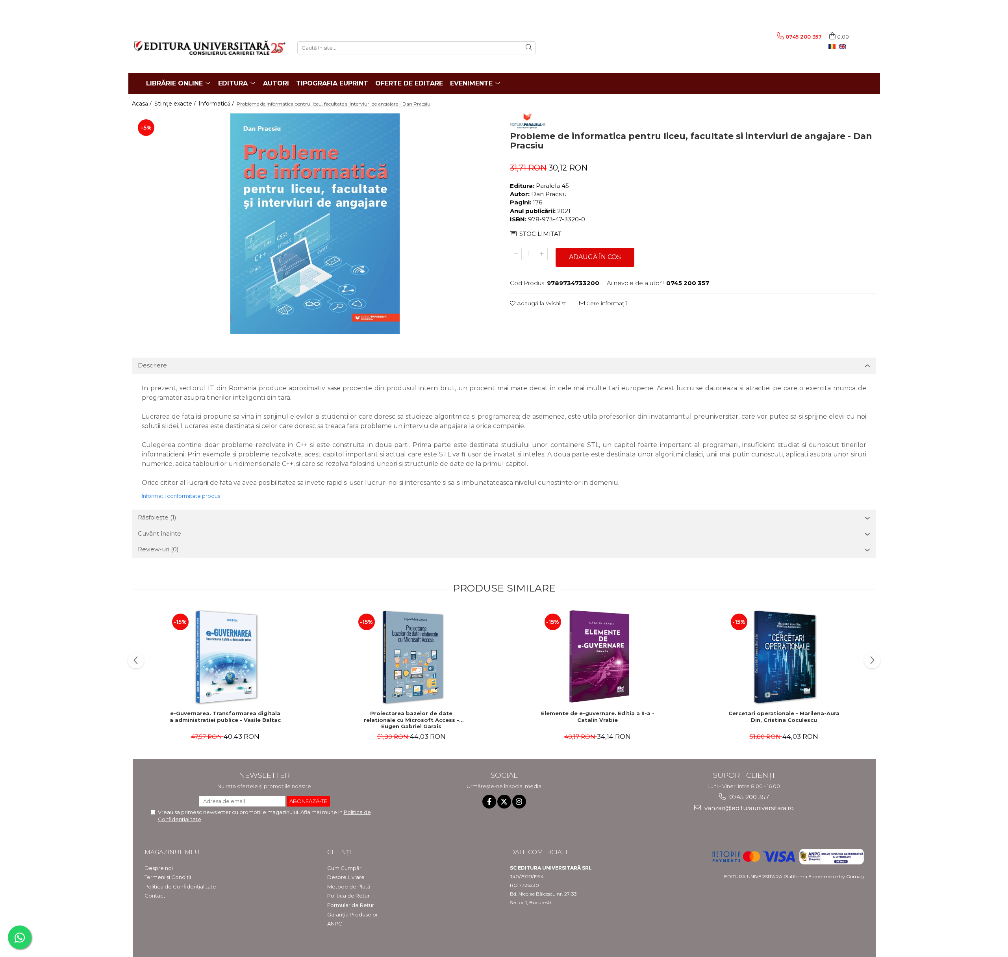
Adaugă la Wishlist (540, 303)
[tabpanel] (315, 223)
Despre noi (159, 868)
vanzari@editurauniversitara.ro (748, 808)
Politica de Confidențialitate (180, 886)
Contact (155, 895)
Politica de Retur (348, 895)
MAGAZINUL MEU (172, 852)
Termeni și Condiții (168, 877)
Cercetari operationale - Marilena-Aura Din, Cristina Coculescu (783, 716)
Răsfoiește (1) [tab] (157, 517)
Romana (833, 47)
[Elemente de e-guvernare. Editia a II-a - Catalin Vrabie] (598, 657)
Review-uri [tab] (158, 549)
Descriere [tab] (152, 365)
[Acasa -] (209, 48)
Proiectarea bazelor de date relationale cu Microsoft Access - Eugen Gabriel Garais (411, 720)
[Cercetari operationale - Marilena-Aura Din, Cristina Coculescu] (784, 657)
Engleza (844, 47)
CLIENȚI (339, 852)
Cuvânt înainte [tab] (159, 533)
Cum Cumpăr (344, 868)
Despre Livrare (346, 877)
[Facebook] (489, 802)
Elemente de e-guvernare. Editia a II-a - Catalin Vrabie (597, 716)
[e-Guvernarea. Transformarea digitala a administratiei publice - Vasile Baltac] (225, 657)
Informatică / (216, 103)
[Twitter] (504, 802)
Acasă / (142, 103)
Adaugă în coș (595, 257)
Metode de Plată (349, 886)
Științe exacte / (175, 103)
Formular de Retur (350, 905)
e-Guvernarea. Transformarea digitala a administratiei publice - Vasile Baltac (225, 716)
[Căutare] (529, 47)
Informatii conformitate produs (181, 496)
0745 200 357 (748, 797)
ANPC (334, 923)
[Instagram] (519, 802)
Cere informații (606, 303)
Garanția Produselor (352, 914)
